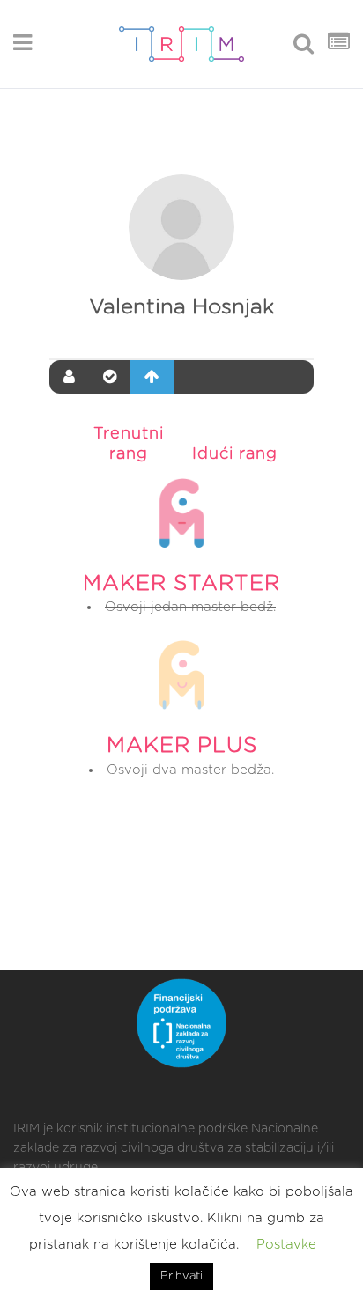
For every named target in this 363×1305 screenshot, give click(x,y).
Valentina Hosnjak (181, 307)
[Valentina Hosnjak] (181, 227)
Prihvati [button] (181, 1276)
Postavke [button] (286, 1244)
